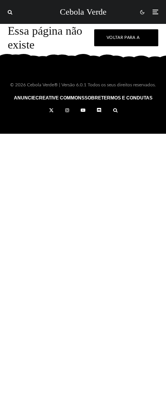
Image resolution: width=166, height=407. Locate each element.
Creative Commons (60, 98)
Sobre (93, 98)
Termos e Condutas (126, 98)
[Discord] (99, 110)
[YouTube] (83, 110)
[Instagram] (67, 110)
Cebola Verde (83, 12)
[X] (51, 110)
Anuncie (25, 98)
